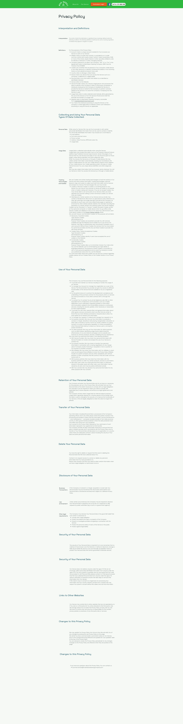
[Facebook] (109, 4)
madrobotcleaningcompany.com (84, 101)
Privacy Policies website (92, 212)
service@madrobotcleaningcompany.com (90, 667)
